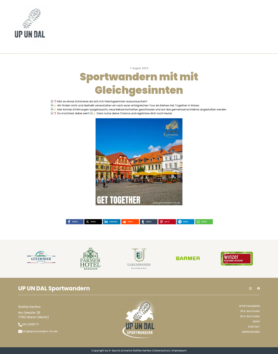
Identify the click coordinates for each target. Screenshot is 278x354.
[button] (75, 221)
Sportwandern (74, 27)
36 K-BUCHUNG (250, 311)
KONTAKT (136, 27)
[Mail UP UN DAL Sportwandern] (20, 331)
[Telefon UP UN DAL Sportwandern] (20, 324)
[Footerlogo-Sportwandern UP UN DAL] (139, 319)
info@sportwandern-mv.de (39, 331)
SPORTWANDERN (249, 306)
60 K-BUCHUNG (250, 316)
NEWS (256, 321)
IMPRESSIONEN (251, 332)
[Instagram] (260, 26)
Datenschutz (161, 350)
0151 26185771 (30, 324)
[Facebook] (267, 26)
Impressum (179, 350)
